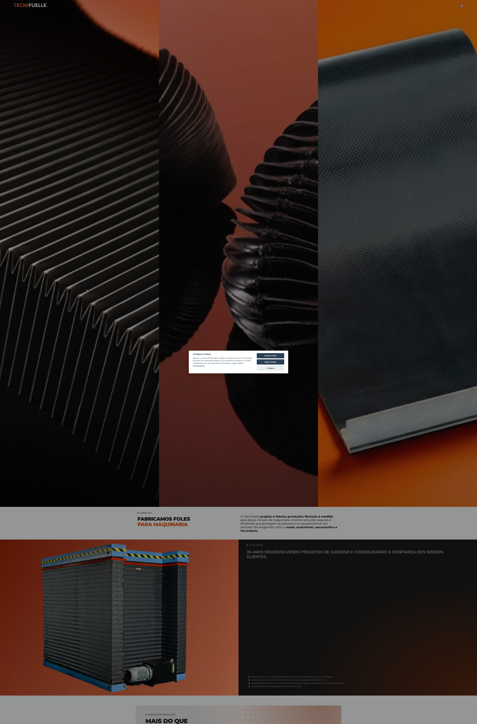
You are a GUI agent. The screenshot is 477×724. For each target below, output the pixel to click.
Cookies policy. (199, 366)
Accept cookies (270, 356)
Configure (270, 368)
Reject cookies (270, 362)
